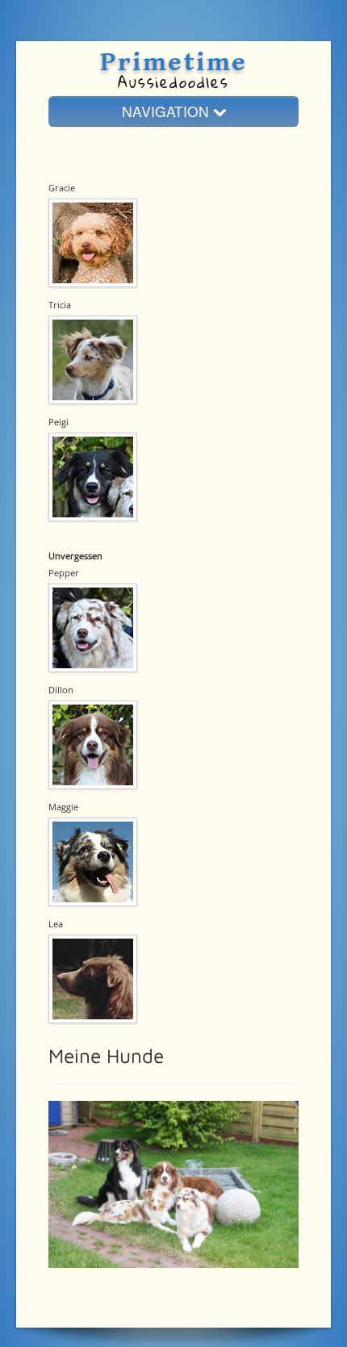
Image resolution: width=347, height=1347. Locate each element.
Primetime (173, 62)
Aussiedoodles (173, 82)
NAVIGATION (167, 111)
